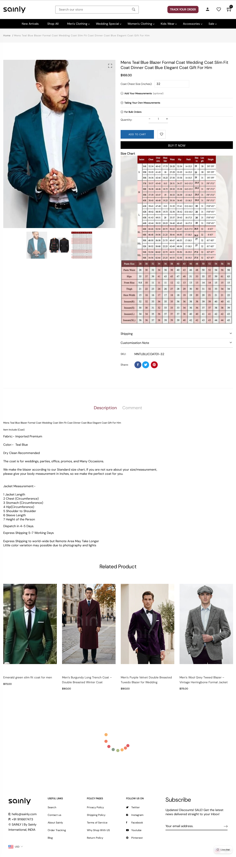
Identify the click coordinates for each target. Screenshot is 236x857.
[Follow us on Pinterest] (154, 364)
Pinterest (137, 838)
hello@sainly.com (24, 814)
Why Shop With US (98, 830)
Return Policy (95, 838)
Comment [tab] (132, 408)
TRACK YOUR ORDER (183, 9)
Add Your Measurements (142, 93)
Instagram (137, 815)
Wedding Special (107, 24)
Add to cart (137, 134)
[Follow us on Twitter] (145, 364)
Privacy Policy (95, 807)
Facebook (137, 822)
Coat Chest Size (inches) (136, 84)
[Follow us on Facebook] (137, 364)
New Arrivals (30, 24)
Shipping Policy (96, 815)
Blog (50, 838)
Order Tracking (57, 830)
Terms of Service (97, 822)
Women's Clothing (140, 24)
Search (52, 807)
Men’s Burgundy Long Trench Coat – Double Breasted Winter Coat (87, 679)
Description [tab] (105, 408)
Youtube (136, 830)
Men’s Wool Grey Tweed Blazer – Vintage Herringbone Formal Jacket (204, 679)
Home (7, 35)
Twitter (135, 807)
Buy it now (176, 145)
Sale (211, 24)
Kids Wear (167, 24)
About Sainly (55, 822)
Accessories (191, 24)
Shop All (53, 24)
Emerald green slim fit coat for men (27, 677)
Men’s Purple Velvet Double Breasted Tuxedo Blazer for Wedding (146, 679)
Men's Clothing (77, 24)
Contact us (54, 815)
